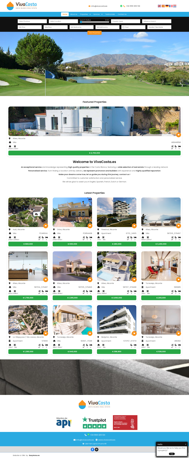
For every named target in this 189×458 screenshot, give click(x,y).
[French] (171, 5)
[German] (167, 5)
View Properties (94, 33)
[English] (159, 5)
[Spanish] (163, 5)
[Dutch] (174, 5)
